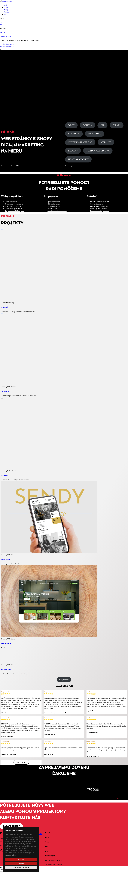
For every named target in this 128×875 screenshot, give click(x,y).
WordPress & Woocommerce (57, 211)
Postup (6, 10)
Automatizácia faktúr (54, 206)
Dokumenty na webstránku (99, 206)
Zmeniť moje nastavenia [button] (21, 867)
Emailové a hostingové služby (100, 211)
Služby (6, 5)
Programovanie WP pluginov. (14, 211)
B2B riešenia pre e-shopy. (13, 206)
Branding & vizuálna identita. (100, 202)
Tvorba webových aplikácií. (14, 208)
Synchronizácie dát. (54, 202)
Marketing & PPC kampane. (99, 208)
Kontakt (6, 12)
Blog (5, 14)
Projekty (6, 7)
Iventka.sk (4, 307)
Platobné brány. (53, 208)
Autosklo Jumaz (6, 669)
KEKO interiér (6, 643)
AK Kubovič (5, 391)
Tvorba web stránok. (11, 202)
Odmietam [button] (21, 863)
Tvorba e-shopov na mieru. (14, 204)
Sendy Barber (5, 559)
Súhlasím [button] (21, 860)
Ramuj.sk (4, 475)
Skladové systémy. (54, 204)
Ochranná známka (96, 204)
